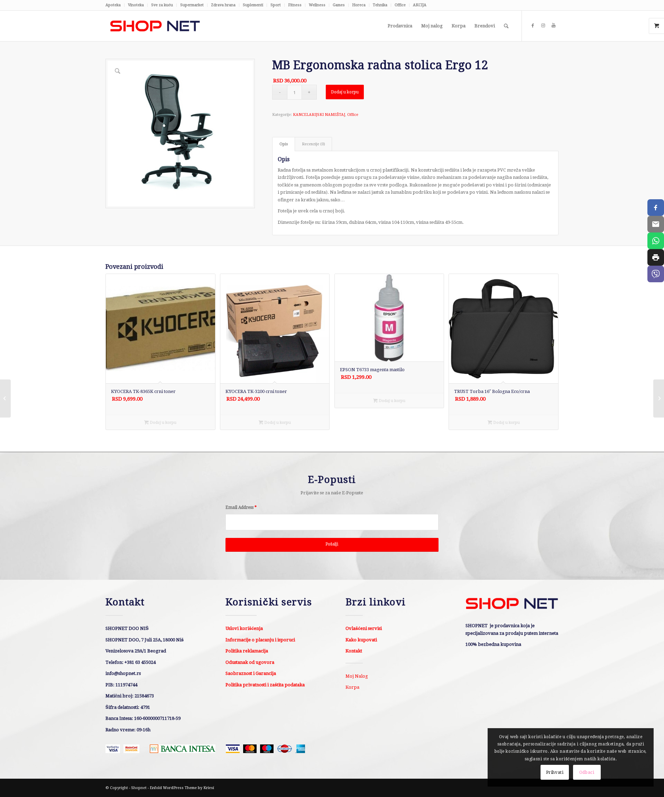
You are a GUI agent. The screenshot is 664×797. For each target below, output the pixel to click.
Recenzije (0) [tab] (313, 144)
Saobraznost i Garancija (250, 673)
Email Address (241, 507)
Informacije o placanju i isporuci (260, 639)
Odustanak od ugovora (249, 662)
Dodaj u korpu (345, 92)
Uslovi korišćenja (244, 628)
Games (339, 5)
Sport (275, 5)
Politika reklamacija (246, 650)
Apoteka (113, 5)
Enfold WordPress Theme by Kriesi (182, 788)
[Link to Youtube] (553, 25)
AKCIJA (419, 5)
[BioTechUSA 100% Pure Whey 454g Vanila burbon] (658, 398)
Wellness (317, 5)
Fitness (295, 5)
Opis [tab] (283, 144)
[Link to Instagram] (543, 25)
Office (400, 5)
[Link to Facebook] (532, 25)
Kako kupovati (361, 639)
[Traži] (506, 26)
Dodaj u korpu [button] (162, 422)
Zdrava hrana (223, 5)
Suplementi (253, 5)
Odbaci (586, 772)
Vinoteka (136, 5)
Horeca (359, 5)
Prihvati (555, 772)
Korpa (352, 687)
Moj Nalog (356, 676)
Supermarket (192, 5)
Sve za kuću (162, 5)
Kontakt (353, 650)
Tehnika (380, 5)
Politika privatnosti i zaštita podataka (265, 684)
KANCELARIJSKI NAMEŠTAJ (319, 114)
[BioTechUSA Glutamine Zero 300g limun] (5, 398)
